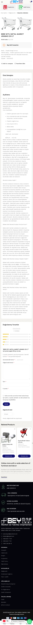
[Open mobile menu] (2, 2)
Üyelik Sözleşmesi (6, 592)
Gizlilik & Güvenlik (5, 586)
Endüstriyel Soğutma (6, 574)
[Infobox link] (16, 487)
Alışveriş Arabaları (22, 13)
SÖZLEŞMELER (5, 581)
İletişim (3, 555)
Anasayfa (3, 550)
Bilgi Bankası (4, 564)
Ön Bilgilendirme (5, 589)
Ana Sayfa (4, 13)
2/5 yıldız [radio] (18, 359)
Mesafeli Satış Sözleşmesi (8, 584)
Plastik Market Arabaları (8, 452)
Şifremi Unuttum (5, 605)
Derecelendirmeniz (9, 359)
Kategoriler (5, 568)
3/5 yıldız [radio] (20, 359)
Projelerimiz (11, 7)
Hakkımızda (4, 553)
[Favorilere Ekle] (14, 429)
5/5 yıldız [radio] (22, 359)
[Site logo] (16, 2)
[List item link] (16, 534)
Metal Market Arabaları (8, 450)
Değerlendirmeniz (8, 362)
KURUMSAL (4, 547)
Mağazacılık (12, 13)
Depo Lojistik (4, 576)
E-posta (6, 388)
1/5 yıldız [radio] (17, 359)
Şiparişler (3, 602)
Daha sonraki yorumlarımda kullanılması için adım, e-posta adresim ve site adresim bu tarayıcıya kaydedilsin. (16, 398)
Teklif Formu (26, 7)
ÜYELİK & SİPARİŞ (6, 596)
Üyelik (2, 599)
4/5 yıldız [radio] (21, 359)
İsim (4, 381)
